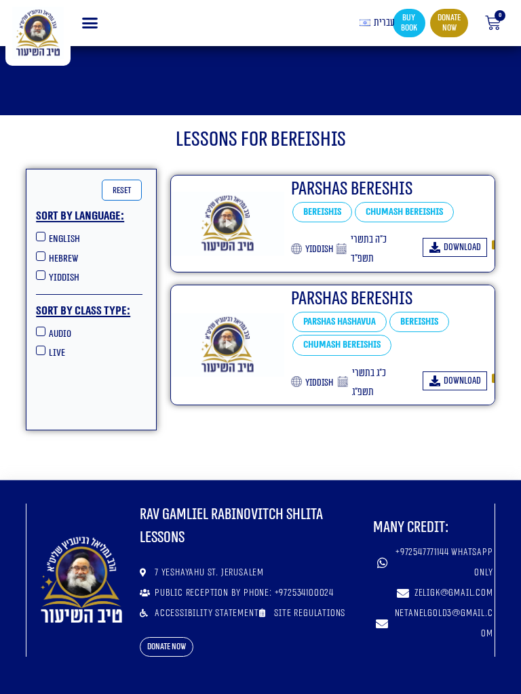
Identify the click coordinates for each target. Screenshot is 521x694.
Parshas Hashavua (339, 321)
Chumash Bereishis (404, 211)
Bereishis (322, 211)
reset (122, 190)
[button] (90, 23)
